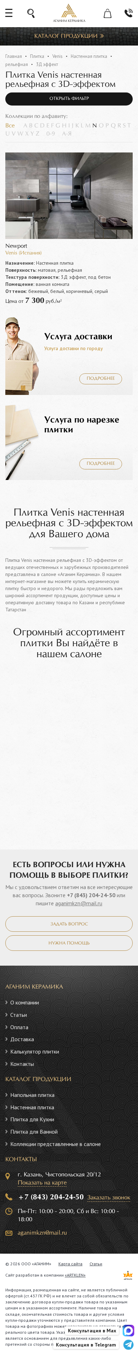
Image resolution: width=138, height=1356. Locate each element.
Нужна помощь (69, 943)
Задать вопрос (69, 924)
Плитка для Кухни (32, 1119)
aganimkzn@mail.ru (78, 903)
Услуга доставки (78, 336)
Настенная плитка (89, 56)
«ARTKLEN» (75, 1275)
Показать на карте (42, 1183)
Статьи (18, 1014)
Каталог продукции (66, 36)
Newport (16, 246)
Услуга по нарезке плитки (81, 425)
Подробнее (101, 379)
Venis (57, 56)
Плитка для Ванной (34, 1131)
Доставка (22, 1039)
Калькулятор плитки (34, 1051)
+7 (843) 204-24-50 (91, 895)
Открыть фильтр (69, 99)
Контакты (22, 1063)
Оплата (19, 1027)
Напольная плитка (32, 1094)
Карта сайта (70, 1263)
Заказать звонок (108, 1198)
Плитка (37, 56)
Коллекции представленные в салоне (55, 1143)
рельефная (16, 64)
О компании (24, 1002)
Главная (13, 56)
